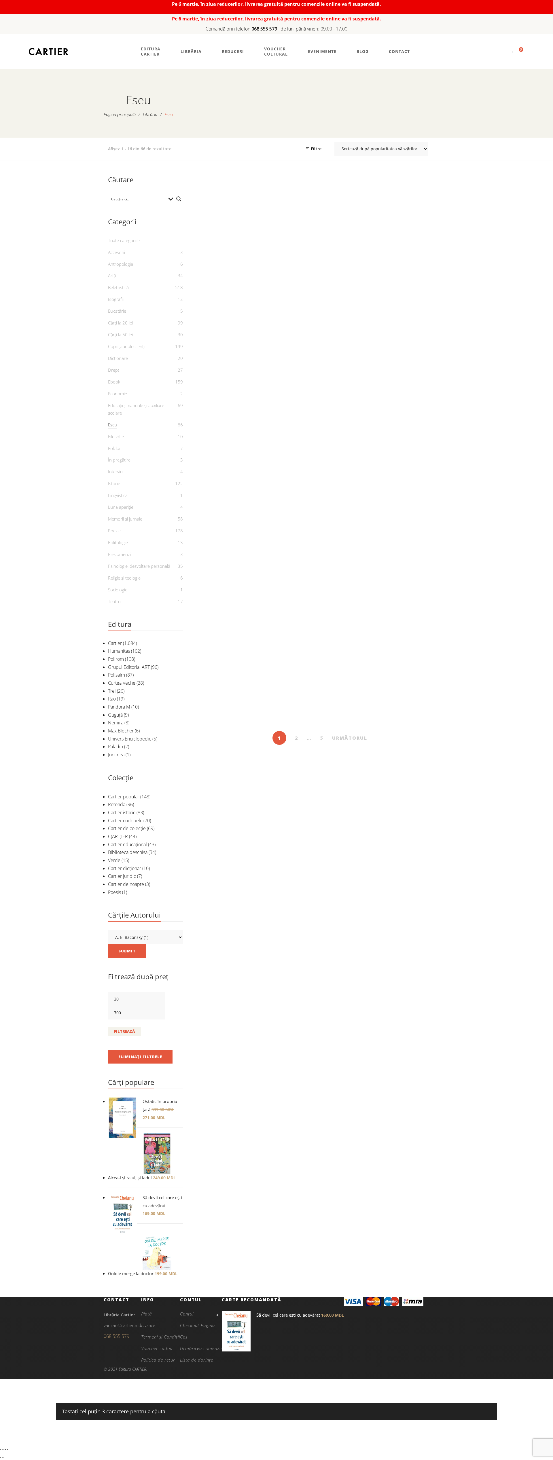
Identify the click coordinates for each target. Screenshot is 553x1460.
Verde (114, 860)
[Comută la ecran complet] (2, 1449)
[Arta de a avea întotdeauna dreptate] (416, 216)
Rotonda (116, 804)
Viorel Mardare (290, 435)
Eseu (223, 262)
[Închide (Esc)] (7, 1449)
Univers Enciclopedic (129, 739)
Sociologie (117, 590)
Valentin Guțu (355, 573)
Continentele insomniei (416, 426)
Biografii (116, 299)
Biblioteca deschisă (127, 852)
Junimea (116, 754)
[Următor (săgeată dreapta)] (2, 1457)
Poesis (114, 892)
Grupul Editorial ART (129, 667)
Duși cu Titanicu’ (352, 563)
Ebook (114, 382)
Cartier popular (123, 796)
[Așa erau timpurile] (288, 360)
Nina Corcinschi (290, 298)
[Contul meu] (502, 51)
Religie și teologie (124, 578)
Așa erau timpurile (287, 426)
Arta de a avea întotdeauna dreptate (416, 285)
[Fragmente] (288, 642)
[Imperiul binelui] (416, 642)
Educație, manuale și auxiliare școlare (136, 409)
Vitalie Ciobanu (227, 306)
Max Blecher (121, 731)
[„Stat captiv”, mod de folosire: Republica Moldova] (223, 216)
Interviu (115, 471)
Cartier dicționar (124, 868)
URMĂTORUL (349, 738)
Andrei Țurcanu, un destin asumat (287, 285)
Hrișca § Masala (352, 708)
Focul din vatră (223, 708)
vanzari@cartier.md (122, 1325)
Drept (113, 370)
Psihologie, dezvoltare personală (139, 566)
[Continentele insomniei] (416, 360)
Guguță (115, 715)
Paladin (115, 746)
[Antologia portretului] (352, 216)
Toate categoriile (124, 240)
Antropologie (120, 264)
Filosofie (116, 436)
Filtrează (124, 1031)
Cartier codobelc (125, 820)
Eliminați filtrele (140, 1056)
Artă (112, 275)
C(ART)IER (118, 836)
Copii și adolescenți (126, 346)
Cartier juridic (122, 876)
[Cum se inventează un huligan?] (223, 497)
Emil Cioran (355, 291)
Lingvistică (118, 495)
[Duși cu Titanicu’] (352, 497)
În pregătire (119, 460)
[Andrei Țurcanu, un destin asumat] (288, 216)
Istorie (223, 407)
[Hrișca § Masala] (352, 642)
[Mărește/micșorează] (0, 1449)
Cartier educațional (127, 844)
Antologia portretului (352, 281)
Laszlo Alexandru (226, 580)
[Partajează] (5, 1449)
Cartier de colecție (127, 828)
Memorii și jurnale (125, 519)
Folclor (114, 448)
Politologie (118, 542)
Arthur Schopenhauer (419, 298)
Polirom (116, 659)
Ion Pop (355, 443)
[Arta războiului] (223, 360)
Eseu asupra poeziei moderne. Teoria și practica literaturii (416, 571)
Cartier (115, 643)
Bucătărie (117, 311)
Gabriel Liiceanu (418, 435)
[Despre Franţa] (288, 497)
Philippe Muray (419, 717)
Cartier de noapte (126, 884)
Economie (117, 393)
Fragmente (288, 708)
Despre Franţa (288, 563)
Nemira (115, 722)
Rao (112, 699)
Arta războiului (223, 426)
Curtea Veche (121, 683)
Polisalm (116, 675)
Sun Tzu (226, 435)
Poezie (114, 531)
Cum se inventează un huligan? (223, 567)
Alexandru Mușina (419, 588)
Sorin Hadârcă (355, 717)
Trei (112, 691)
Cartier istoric (121, 812)
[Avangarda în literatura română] (352, 360)
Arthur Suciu (291, 717)
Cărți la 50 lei (120, 334)
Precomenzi (119, 554)
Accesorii (116, 252)
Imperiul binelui (416, 708)
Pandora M (119, 707)
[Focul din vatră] (223, 642)
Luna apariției (121, 507)
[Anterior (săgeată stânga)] (0, 1457)
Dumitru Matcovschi (227, 717)
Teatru (114, 601)
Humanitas (119, 651)
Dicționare (118, 358)
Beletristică (118, 287)
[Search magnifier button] (179, 199)
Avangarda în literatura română (351, 430)
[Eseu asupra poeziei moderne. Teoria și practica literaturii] (416, 497)
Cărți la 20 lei (120, 323)
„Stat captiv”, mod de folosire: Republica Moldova (223, 289)
